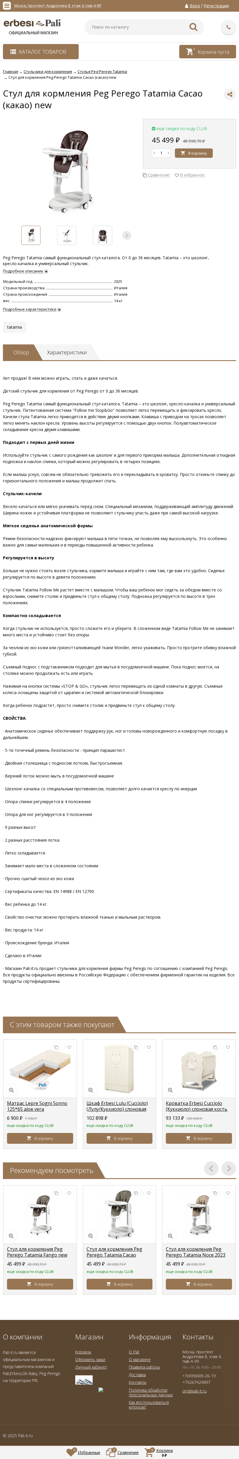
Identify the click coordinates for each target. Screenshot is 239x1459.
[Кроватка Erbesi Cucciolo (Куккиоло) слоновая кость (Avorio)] (199, 1069)
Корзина (83, 1352)
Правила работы (144, 1367)
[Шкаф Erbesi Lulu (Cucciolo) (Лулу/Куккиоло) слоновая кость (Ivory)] (119, 1069)
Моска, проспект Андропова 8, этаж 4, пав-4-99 (57, 5)
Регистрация (216, 5)
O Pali (134, 1352)
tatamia (14, 327)
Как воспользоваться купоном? (149, 1405)
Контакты (137, 1382)
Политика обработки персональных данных (151, 1392)
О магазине (140, 1359)
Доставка (137, 1374)
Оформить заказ (90, 1359)
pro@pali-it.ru (194, 1391)
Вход (195, 5)
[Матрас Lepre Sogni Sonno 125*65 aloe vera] (40, 1069)
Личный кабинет (91, 1367)
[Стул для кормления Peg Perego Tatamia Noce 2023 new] (199, 1214)
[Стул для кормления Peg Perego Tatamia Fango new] (40, 1214)
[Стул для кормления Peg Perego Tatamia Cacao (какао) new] (119, 1214)
